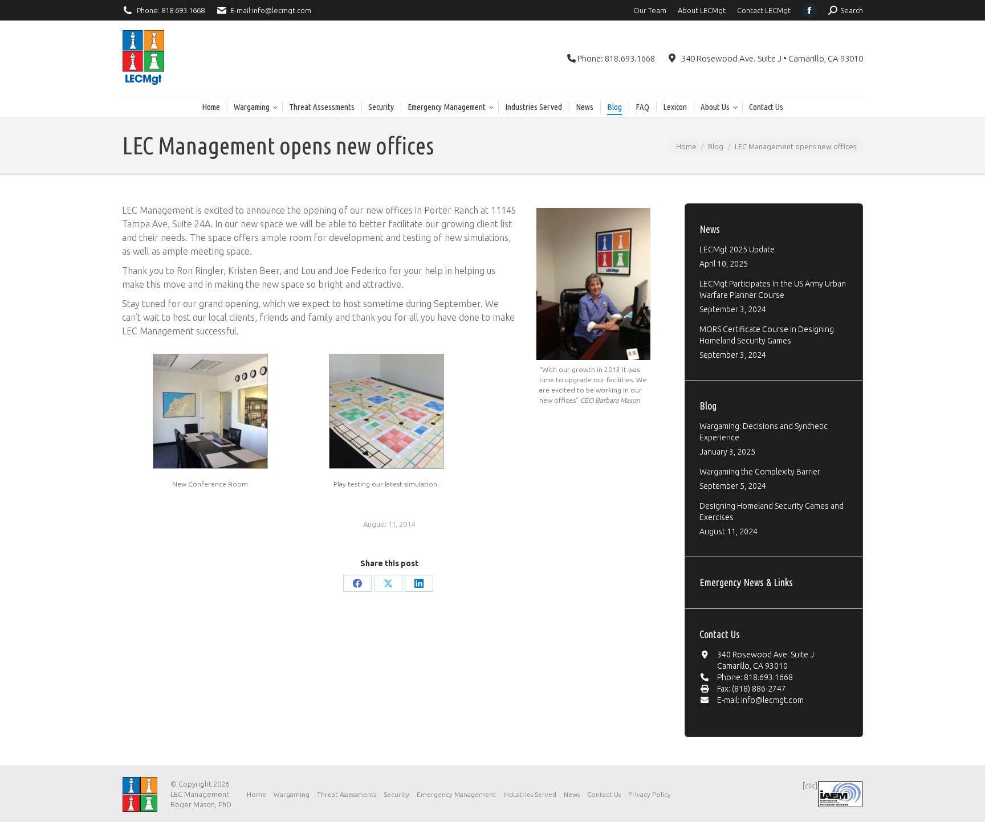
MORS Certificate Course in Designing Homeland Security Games (766, 335)
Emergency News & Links (746, 582)
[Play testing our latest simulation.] (386, 412)
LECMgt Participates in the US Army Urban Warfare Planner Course (772, 289)
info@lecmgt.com (281, 10)
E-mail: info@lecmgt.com (760, 700)
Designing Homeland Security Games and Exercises (771, 511)
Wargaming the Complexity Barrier (759, 471)
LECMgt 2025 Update (737, 249)
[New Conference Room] (210, 412)
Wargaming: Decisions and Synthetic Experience (763, 432)
